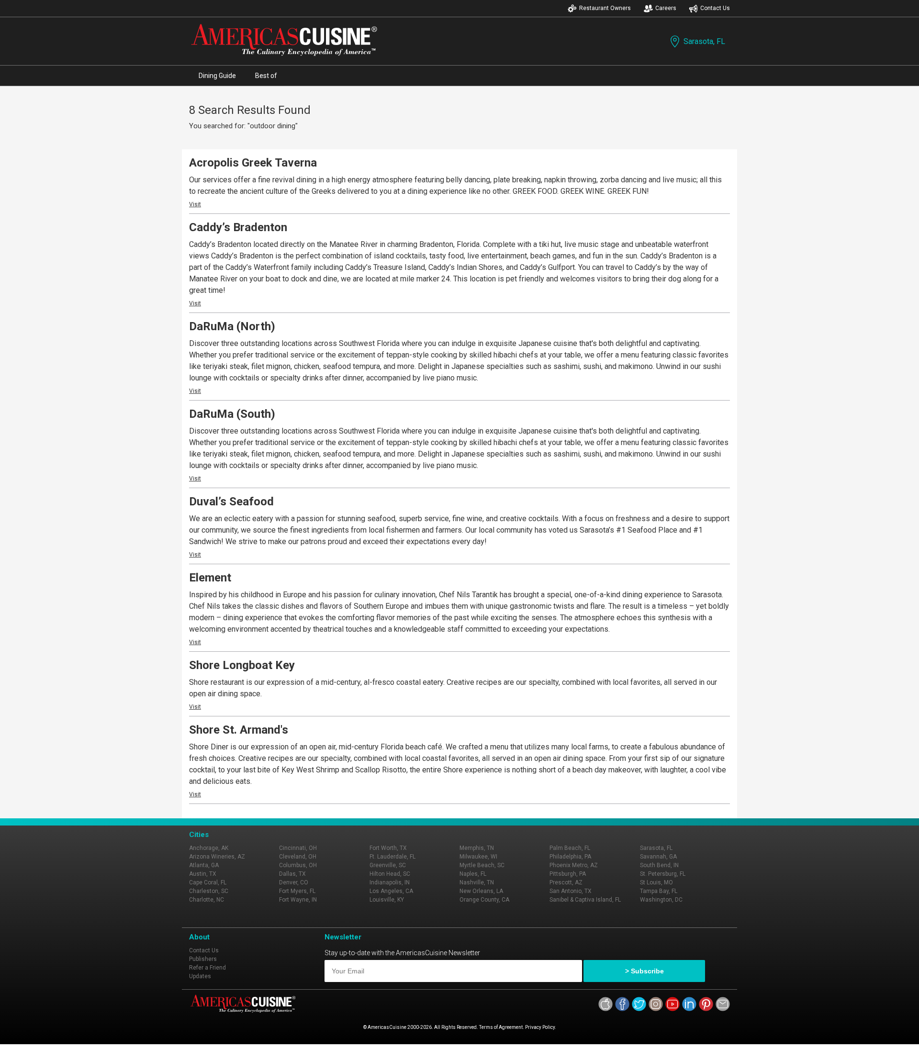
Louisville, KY (387, 899)
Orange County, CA (484, 899)
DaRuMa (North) (232, 326)
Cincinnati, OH (298, 848)
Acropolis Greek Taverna (253, 162)
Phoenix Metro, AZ (573, 865)
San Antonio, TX (570, 891)
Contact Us (715, 8)
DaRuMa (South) (232, 414)
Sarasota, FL (704, 41)
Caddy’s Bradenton (238, 227)
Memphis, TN (477, 848)
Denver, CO (293, 882)
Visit (195, 204)
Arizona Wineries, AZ (217, 856)
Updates (200, 976)
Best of (266, 75)
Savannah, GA (658, 856)
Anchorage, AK (208, 848)
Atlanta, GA (204, 865)
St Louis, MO (656, 882)
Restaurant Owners (605, 8)
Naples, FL (473, 873)
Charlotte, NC (206, 899)
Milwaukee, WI (478, 856)
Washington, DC (661, 899)
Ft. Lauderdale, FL (392, 856)
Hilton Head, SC (390, 873)
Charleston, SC (208, 891)
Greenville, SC (388, 865)
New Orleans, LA (481, 891)
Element (210, 577)
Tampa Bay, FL (658, 891)
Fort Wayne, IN (298, 899)
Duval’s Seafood (231, 501)
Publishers (203, 959)
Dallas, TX (292, 873)
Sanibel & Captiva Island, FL (585, 899)
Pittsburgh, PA (567, 873)
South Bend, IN (659, 865)
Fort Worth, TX (388, 848)
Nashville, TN (477, 882)
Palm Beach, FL (569, 848)
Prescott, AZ (566, 882)
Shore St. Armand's (238, 730)
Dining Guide (217, 75)
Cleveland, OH (297, 856)
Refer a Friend (207, 967)
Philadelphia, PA (570, 856)
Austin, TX (202, 873)
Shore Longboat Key (242, 665)
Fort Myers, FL (297, 891)
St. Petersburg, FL (662, 873)
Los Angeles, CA (391, 891)
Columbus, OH (298, 865)
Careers (665, 8)
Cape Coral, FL (207, 882)
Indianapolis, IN (390, 882)
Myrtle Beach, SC (482, 865)
